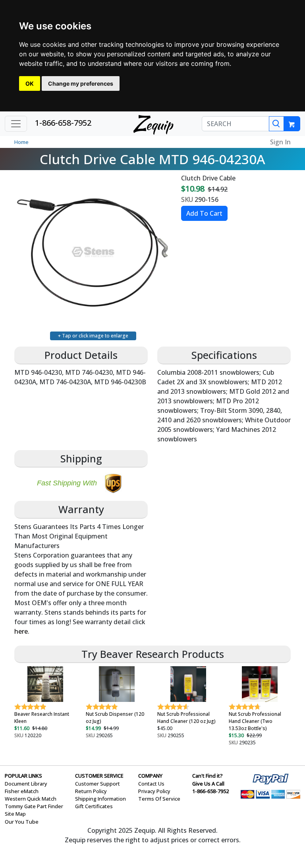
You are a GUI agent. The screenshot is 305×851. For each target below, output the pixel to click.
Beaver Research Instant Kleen (41, 717)
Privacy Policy (154, 791)
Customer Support (97, 783)
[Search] (276, 123)
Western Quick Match (30, 798)
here (21, 631)
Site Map (15, 813)
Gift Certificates (94, 806)
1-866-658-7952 (63, 122)
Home (21, 142)
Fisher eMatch (22, 791)
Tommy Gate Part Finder (34, 806)
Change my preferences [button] (80, 83)
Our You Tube (22, 821)
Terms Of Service (159, 798)
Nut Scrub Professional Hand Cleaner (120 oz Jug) (186, 717)
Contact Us (151, 783)
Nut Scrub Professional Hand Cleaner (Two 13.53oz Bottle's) (255, 721)
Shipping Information (100, 798)
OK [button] (29, 83)
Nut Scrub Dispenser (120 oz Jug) (115, 717)
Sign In (280, 142)
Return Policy (91, 791)
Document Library (26, 783)
